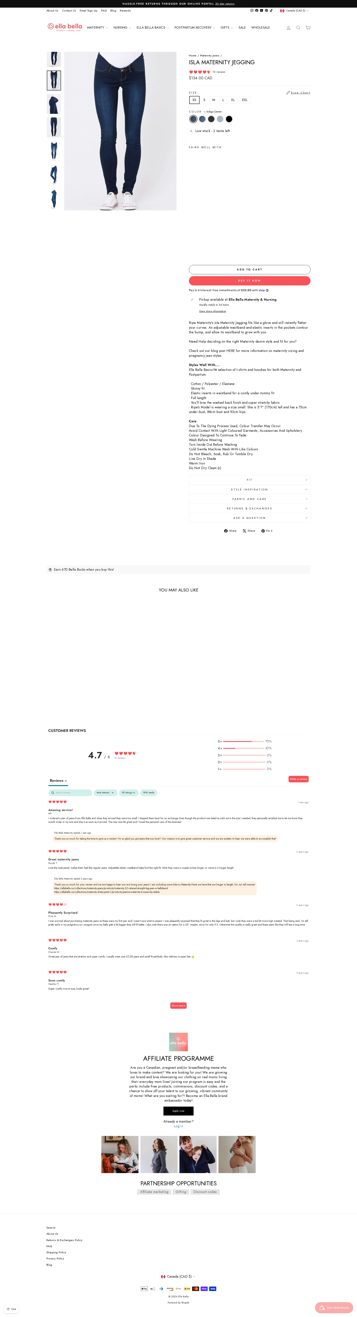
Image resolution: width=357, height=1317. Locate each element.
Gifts (225, 27)
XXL (244, 99)
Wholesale (260, 27)
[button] (245, 741)
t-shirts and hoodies (251, 370)
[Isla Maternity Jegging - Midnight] (201, 253)
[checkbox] (148, 792)
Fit (250, 480)
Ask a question (249, 518)
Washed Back (202, 119)
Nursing (120, 27)
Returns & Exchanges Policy (64, 1240)
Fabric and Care (250, 499)
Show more (178, 1006)
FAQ (104, 11)
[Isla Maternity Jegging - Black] (211, 253)
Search (51, 1228)
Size (250, 93)
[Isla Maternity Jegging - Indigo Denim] (191, 253)
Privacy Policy (55, 1258)
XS (194, 99)
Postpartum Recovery (193, 27)
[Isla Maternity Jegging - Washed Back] (196, 253)
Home (193, 55)
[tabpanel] (178, 901)
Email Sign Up (88, 11)
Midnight (211, 119)
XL (233, 99)
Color (205, 111)
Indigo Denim (193, 119)
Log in (178, 1126)
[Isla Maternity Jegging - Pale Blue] (206, 253)
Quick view (78, 686)
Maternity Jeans (210, 55)
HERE (230, 351)
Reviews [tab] (58, 780)
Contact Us (69, 11)
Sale (242, 27)
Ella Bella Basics (151, 27)
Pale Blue (220, 119)
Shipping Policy (56, 1252)
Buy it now (249, 280)
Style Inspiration (249, 489)
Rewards (125, 11)
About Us (52, 11)
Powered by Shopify (178, 1302)
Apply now (178, 1111)
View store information (212, 311)
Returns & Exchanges (249, 508)
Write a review (298, 779)
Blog (113, 11)
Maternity (96, 27)
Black (229, 119)
